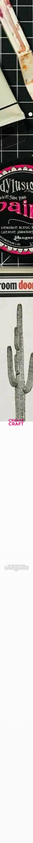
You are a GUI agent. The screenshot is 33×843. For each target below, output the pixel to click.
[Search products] (30, 114)
